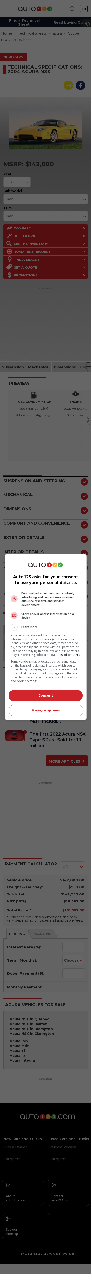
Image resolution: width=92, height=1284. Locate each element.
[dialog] (46, 637)
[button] (46, 627)
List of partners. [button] (70, 655)
